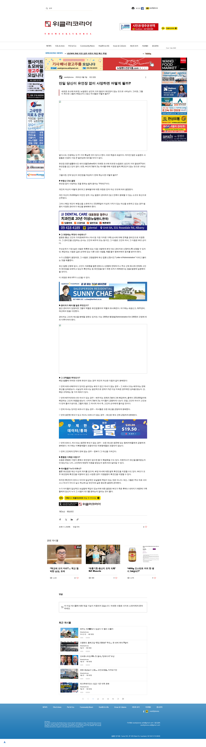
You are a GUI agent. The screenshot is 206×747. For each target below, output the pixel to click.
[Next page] (118, 699)
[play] (182, 113)
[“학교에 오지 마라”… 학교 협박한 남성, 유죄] (64, 554)
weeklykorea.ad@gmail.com (150, 725)
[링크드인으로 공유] (72, 519)
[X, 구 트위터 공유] (66, 519)
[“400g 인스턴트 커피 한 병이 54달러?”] (141, 554)
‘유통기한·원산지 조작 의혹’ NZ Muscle (102, 569)
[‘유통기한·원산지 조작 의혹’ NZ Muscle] (103, 554)
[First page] (83, 699)
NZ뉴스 (62, 511)
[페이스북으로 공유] (60, 519)
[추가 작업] (145, 77)
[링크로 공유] (77, 519)
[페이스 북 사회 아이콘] (142, 8)
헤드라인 (70, 511)
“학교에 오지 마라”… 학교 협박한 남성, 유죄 (64, 569)
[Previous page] (88, 699)
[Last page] (123, 699)
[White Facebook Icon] (143, 711)
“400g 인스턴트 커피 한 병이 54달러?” (140, 569)
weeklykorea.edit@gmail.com (143, 723)
